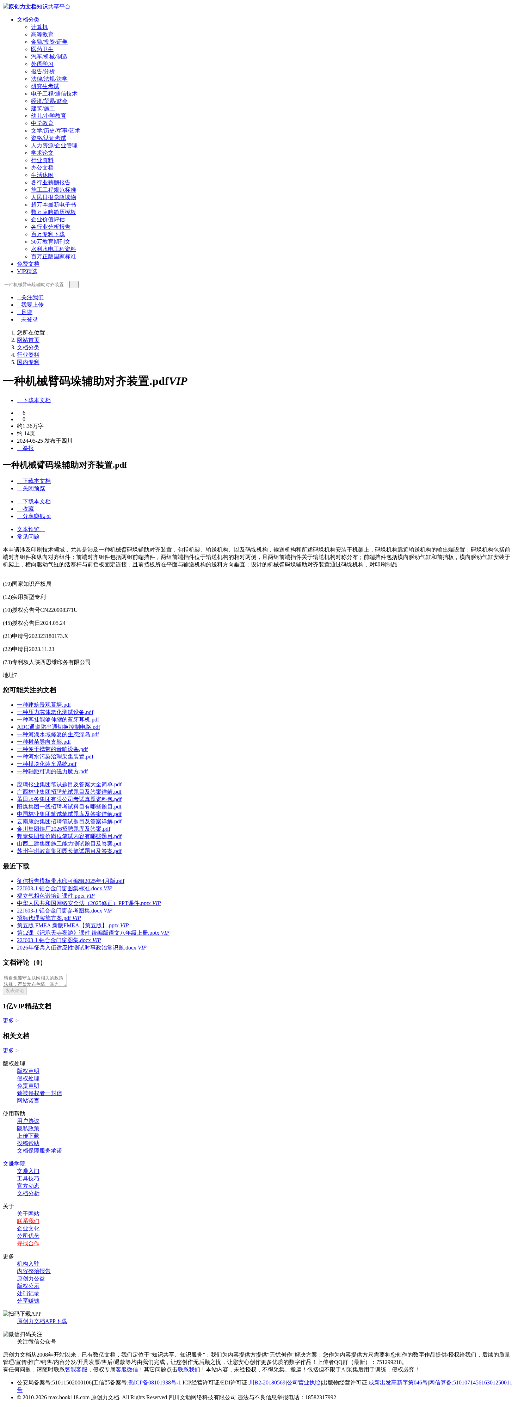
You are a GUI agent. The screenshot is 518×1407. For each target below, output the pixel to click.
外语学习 (42, 64)
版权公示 (28, 1286)
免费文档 (28, 264)
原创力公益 (31, 1279)
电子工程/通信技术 (54, 94)
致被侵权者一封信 (39, 1093)
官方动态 (28, 1186)
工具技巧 (28, 1178)
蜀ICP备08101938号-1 (154, 1383)
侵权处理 (28, 1078)
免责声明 (28, 1086)
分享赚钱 (28, 1301)
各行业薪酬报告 (50, 182)
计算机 (39, 27)
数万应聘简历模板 (53, 212)
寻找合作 (28, 1243)
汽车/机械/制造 (49, 57)
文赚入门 (28, 1171)
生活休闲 (42, 175)
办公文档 (42, 168)
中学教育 (42, 123)
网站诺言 (28, 1101)
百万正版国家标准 (53, 256)
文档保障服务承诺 (39, 1151)
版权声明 (28, 1071)
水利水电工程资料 (53, 249)
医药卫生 (42, 49)
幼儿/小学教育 (48, 116)
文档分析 (28, 1193)
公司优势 (28, 1236)
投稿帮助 (28, 1143)
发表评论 (15, 990)
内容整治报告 (34, 1271)
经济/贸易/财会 (49, 101)
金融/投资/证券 (49, 42)
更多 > (11, 1021)
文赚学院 (14, 1164)
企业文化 (28, 1228)
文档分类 (28, 20)
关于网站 (28, 1214)
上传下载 (28, 1136)
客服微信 (127, 1369)
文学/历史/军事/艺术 (55, 131)
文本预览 (31, 529)
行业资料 (42, 160)
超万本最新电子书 (53, 205)
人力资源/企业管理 (54, 145)
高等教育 (42, 34)
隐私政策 (28, 1128)
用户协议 (28, 1121)
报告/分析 (43, 71)
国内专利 (28, 362)
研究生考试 (45, 86)
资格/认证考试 (48, 138)
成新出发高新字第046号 (398, 1383)
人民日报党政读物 (53, 197)
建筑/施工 (43, 108)
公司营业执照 (304, 1383)
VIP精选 (27, 271)
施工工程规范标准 (53, 190)
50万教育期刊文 (50, 242)
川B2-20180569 (267, 1383)
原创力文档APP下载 (42, 1321)
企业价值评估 (48, 219)
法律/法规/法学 (49, 79)
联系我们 (28, 1221)
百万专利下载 (48, 234)
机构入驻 (28, 1264)
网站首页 (28, 340)
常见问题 (28, 537)
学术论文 (42, 153)
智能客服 (76, 1369)
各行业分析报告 (50, 227)
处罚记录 (28, 1293)
